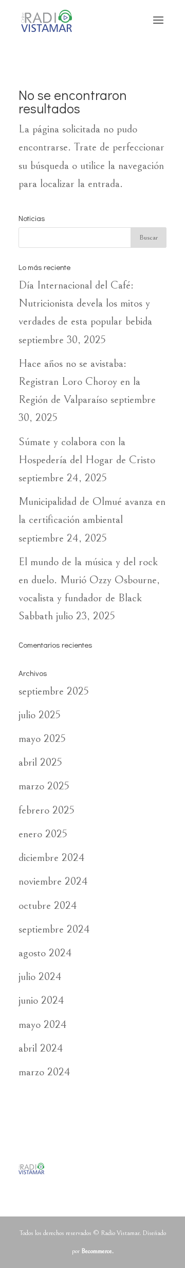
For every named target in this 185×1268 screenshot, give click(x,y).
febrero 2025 (46, 810)
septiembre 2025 (53, 691)
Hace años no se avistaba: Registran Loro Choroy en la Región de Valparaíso (79, 381)
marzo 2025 (43, 786)
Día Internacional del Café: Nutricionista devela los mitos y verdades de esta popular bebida (85, 303)
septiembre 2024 (54, 929)
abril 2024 (40, 1048)
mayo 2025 (42, 738)
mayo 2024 (42, 1024)
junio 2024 (41, 1000)
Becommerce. (97, 1251)
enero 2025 (42, 833)
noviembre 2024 (53, 881)
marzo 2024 (44, 1072)
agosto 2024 (45, 952)
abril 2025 (40, 762)
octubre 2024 (47, 905)
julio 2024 (40, 976)
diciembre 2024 (51, 857)
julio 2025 (39, 714)
